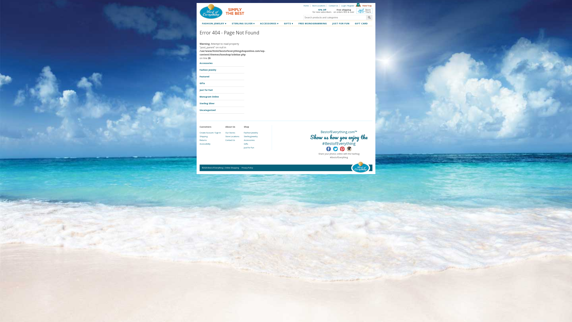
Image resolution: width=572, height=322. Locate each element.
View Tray (367, 5)
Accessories (269, 23)
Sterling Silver (243, 23)
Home (306, 5)
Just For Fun (249, 147)
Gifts (288, 23)
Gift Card (361, 23)
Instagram (351, 148)
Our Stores (230, 132)
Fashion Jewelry (214, 23)
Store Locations (318, 5)
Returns (203, 140)
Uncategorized (208, 110)
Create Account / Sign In (210, 132)
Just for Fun (340, 23)
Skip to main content (255, 5)
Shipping (203, 136)
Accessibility (205, 144)
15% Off (322, 9)
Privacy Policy (247, 168)
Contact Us (333, 5)
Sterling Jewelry (251, 136)
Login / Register (347, 5)
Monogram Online (209, 96)
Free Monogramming (313, 23)
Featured (204, 76)
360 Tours (364, 11)
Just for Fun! (206, 90)
